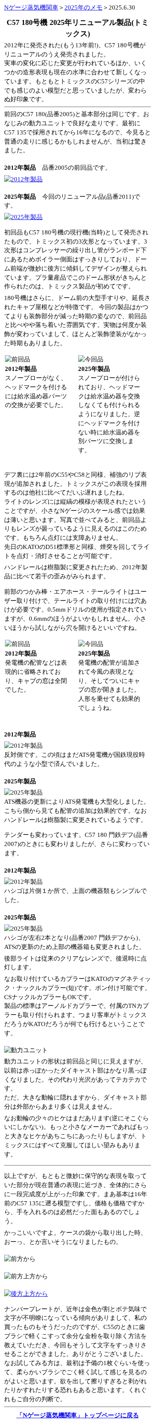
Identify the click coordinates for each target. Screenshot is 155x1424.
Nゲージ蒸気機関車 (31, 7)
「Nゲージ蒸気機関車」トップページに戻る (78, 1415)
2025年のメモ (83, 7)
